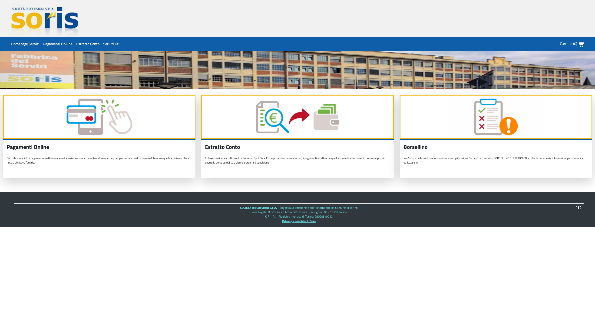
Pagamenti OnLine (58, 44)
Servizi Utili (112, 44)
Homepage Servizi (25, 44)
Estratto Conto (87, 44)
